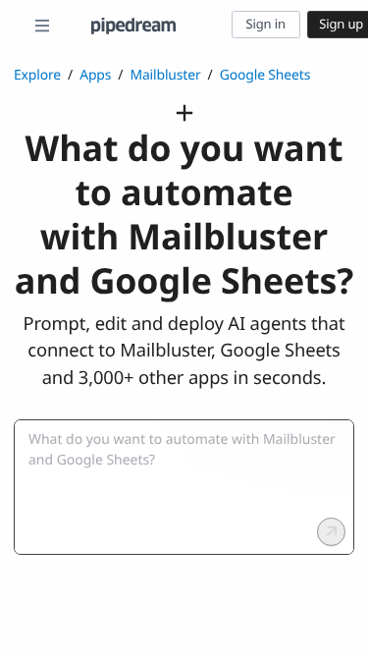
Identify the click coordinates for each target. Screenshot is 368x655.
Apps (95, 75)
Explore (37, 75)
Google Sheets (265, 75)
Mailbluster (165, 75)
